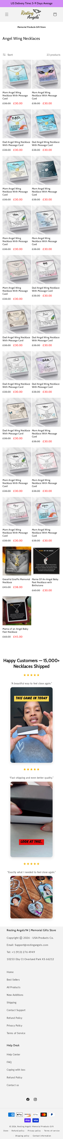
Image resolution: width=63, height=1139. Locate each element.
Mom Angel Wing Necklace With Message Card (15, 95)
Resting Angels (24, 1126)
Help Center (13, 1054)
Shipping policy (22, 1136)
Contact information (42, 1136)
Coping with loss (16, 1069)
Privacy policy (34, 1131)
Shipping (11, 1002)
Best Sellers (13, 979)
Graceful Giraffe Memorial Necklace (16, 581)
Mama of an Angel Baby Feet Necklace (15, 630)
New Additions (15, 994)
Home (10, 972)
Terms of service (52, 1131)
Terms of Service (16, 1033)
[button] (6, 14)
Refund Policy (14, 1017)
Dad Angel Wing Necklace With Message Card (16, 143)
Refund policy (18, 1131)
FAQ (9, 1062)
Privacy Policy (14, 1025)
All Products (13, 987)
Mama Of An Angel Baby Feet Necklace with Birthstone (45, 582)
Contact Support (16, 1010)
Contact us (13, 1085)
